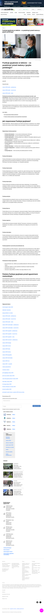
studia (16, 12)
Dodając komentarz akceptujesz (11, 409)
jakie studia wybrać (17, 482)
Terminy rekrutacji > (8, 547)
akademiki (29, 12)
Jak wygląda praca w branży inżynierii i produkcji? (5, 570)
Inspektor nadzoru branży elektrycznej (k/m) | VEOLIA (26, 575)
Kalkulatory (39, 9)
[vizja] (22, 3)
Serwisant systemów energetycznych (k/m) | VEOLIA (26, 567)
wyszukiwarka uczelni (17, 492)
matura (33, 14)
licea (25, 14)
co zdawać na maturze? (18, 477)
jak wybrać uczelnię (17, 493)
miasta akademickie (4, 12)
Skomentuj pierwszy (41, 610)
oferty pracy (16, 465)
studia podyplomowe (17, 485)
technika (29, 14)
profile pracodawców (17, 468)
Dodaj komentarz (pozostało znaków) (9, 398)
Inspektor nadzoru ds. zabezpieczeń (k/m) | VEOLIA (26, 564)
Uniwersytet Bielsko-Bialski (11, 414)
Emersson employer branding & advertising (14, 612)
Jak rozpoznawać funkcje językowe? (11, 114)
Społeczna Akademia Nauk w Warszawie (11, 421)
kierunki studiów (22, 12)
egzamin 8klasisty (39, 14)
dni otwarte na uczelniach (18, 494)
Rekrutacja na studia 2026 (35, 6)
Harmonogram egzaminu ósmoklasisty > (9, 554)
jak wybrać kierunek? (17, 475)
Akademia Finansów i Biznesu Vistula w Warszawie (11, 418)
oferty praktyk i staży (17, 466)
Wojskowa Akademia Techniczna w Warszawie (11, 429)
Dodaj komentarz (36, 405)
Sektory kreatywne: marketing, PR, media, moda (15, 566)
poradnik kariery (17, 467)
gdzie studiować (17, 483)
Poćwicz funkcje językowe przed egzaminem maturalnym (15, 116)
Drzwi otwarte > (7, 549)
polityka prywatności (20, 608)
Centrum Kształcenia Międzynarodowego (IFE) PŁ (11, 425)
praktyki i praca (35, 12)
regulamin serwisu (16, 409)
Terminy (33, 9)
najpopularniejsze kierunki (18, 474)
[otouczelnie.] (7, 9)
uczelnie (11, 12)
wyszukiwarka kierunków (18, 473)
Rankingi (25, 6)
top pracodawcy (4, 14)
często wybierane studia (18, 484)
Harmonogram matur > (8, 551)
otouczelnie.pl (4, 608)
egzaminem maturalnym (10, 278)
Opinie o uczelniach (17, 6)
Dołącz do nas (7, 6)
